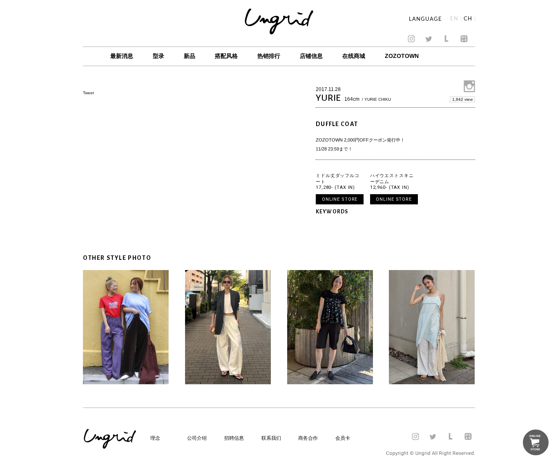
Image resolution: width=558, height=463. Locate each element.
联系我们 (271, 438)
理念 (155, 438)
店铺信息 (311, 56)
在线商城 (353, 56)
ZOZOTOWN (402, 56)
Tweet (88, 93)
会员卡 (342, 438)
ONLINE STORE (340, 199)
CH (468, 19)
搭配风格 (226, 56)
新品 (189, 56)
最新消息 (121, 56)
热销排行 (268, 56)
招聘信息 (234, 438)
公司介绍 (197, 438)
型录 (158, 56)
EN (454, 19)
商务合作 (308, 438)
